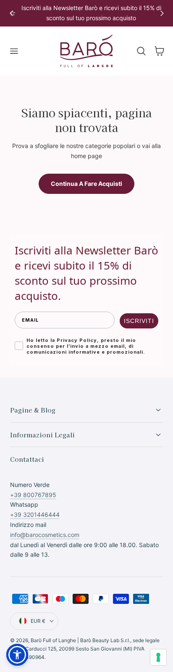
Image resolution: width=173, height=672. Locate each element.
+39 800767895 (33, 494)
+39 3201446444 (35, 514)
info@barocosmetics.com (44, 534)
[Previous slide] (11, 13)
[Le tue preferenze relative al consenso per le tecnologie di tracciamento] (158, 657)
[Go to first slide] (161, 13)
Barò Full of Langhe (53, 640)
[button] (14, 51)
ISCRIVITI (139, 320)
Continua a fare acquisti (86, 183)
